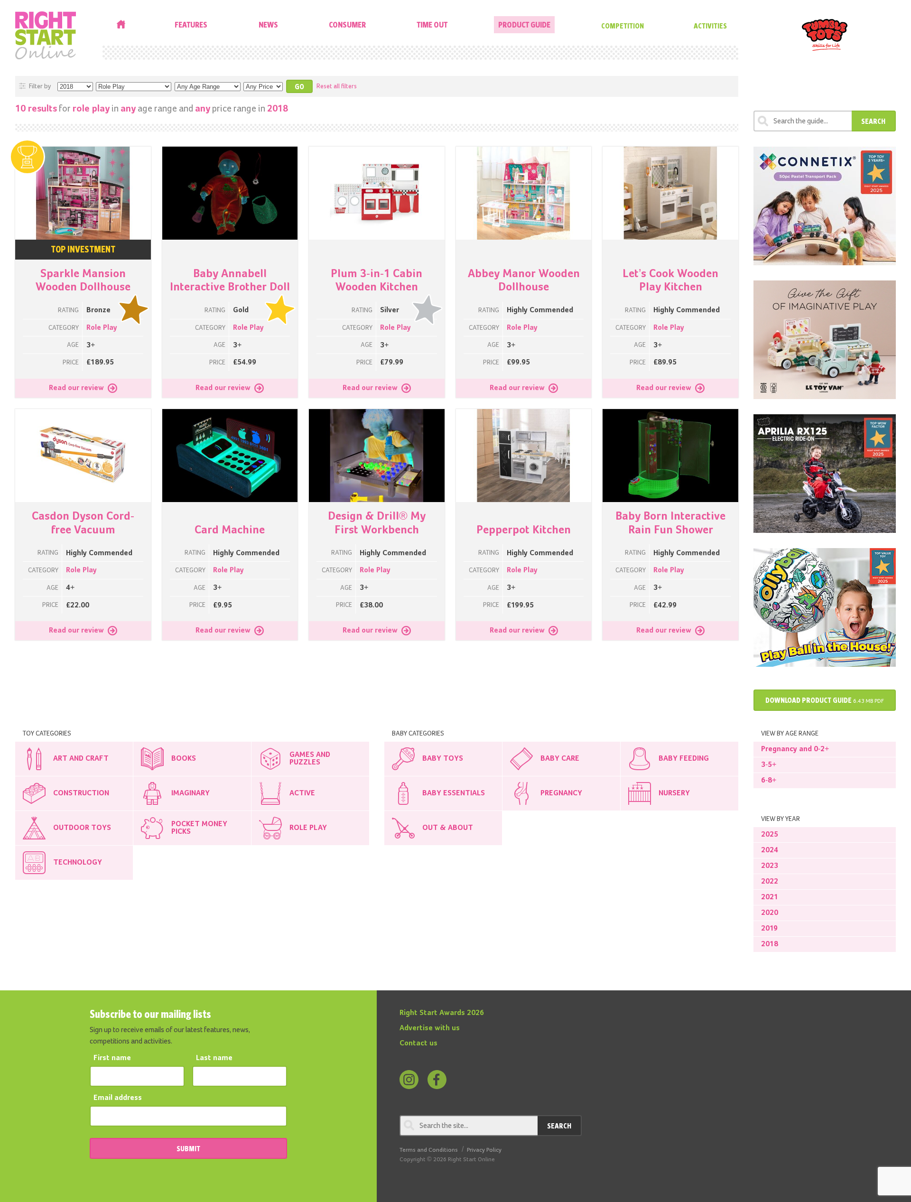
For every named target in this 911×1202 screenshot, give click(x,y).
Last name (214, 1058)
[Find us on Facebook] (437, 1079)
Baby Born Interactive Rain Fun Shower (670, 523)
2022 (769, 881)
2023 (769, 866)
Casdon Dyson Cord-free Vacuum (83, 523)
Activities (710, 25)
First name (112, 1058)
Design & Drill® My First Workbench (377, 523)
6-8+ (768, 780)
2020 (769, 913)
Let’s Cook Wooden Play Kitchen (670, 280)
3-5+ (768, 765)
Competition (622, 25)
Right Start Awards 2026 (442, 1013)
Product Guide (524, 24)
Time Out (432, 24)
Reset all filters (336, 86)
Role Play (101, 328)
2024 (769, 850)
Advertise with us (430, 1028)
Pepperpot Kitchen (523, 530)
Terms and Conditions (429, 1150)
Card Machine (230, 530)
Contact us (418, 1043)
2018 (769, 944)
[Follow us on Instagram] (409, 1079)
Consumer (347, 24)
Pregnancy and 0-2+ (795, 749)
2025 (769, 835)
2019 (769, 928)
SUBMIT (188, 1148)
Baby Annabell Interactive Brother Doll (230, 280)
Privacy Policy (484, 1150)
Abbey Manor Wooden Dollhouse (524, 280)
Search (873, 121)
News (268, 24)
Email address (117, 1098)
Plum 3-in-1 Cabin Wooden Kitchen (376, 280)
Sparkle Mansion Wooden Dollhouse (83, 280)
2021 (769, 897)
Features (191, 24)
